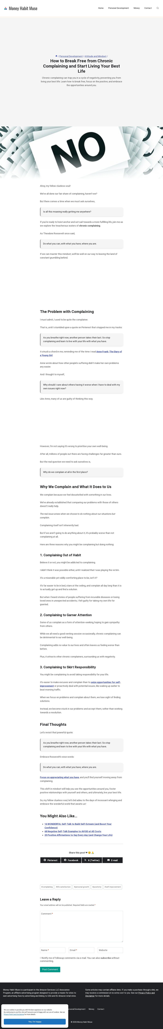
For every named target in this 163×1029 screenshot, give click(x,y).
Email (73, 950)
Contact (148, 8)
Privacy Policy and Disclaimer (14, 1014)
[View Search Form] (157, 8)
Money (137, 8)
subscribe (106, 958)
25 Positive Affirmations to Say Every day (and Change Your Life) (79, 835)
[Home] (56, 56)
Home (101, 8)
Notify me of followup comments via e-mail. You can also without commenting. (79, 959)
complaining (47, 887)
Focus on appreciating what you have (59, 777)
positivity (96, 887)
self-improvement (113, 887)
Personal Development (118, 8)
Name (45, 950)
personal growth (81, 887)
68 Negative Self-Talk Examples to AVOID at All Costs (73, 831)
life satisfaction (63, 887)
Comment (47, 913)
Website (103, 950)
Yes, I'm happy (34, 1022)
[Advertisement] (81, 282)
